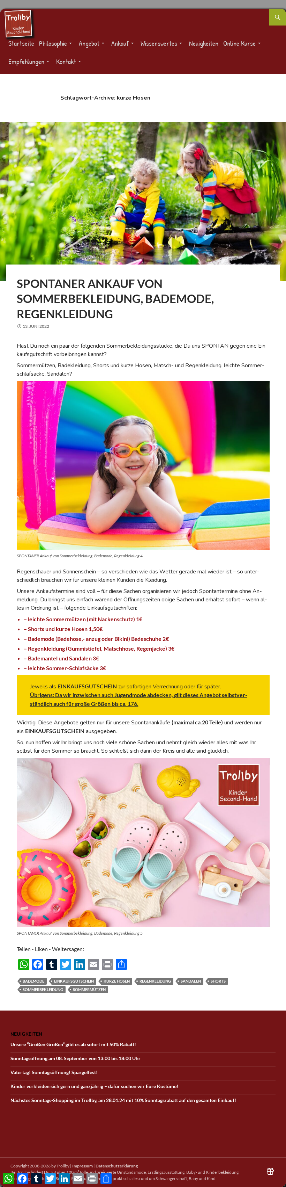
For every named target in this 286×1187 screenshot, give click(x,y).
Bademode (33, 981)
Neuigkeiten (203, 43)
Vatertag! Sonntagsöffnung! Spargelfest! (54, 1072)
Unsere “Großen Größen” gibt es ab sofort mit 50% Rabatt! (73, 1044)
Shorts (218, 981)
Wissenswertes (159, 43)
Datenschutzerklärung (117, 1165)
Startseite (21, 43)
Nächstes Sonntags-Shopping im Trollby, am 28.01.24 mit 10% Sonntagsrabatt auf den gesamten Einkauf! (123, 1100)
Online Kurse (239, 43)
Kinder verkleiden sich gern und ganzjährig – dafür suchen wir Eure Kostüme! (94, 1086)
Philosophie (53, 43)
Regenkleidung (155, 981)
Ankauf (120, 43)
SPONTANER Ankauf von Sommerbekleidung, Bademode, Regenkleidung (115, 298)
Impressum (82, 1165)
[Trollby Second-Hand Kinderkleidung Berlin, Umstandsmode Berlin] (18, 23)
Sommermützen (89, 989)
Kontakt (66, 61)
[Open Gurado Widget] (270, 1171)
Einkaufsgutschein (74, 981)
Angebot (89, 43)
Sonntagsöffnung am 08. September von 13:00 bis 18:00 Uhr (75, 1058)
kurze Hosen (117, 981)
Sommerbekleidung (43, 989)
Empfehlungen (26, 61)
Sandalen (191, 981)
